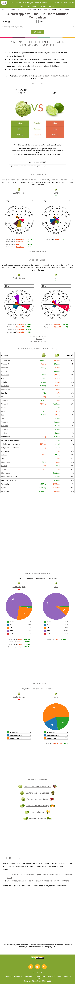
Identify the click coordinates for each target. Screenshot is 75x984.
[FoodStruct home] (5, 4)
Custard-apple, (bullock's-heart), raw (53, 76)
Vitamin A (39, 339)
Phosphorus (5, 462)
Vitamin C (5, 364)
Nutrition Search (15, 3)
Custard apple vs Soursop (37, 793)
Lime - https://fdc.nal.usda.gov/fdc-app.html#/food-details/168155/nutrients (38, 881)
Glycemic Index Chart (59, 3)
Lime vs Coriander (37, 818)
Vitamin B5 (5, 404)
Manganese (5, 473)
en (33, 972)
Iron (2, 415)
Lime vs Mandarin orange (37, 806)
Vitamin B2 (5, 375)
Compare (44, 10)
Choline (4, 433)
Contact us (18, 976)
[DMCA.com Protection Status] (37, 959)
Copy (43, 162)
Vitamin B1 (5, 386)
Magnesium (5, 389)
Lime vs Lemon (37, 812)
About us (8, 976)
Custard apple (31, 10)
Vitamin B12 (39, 341)
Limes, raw (39, 78)
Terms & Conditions (54, 976)
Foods (12, 10)
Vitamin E (4, 422)
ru (37, 972)
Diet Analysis (28, 3)
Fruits (20, 10)
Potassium (5, 368)
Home (4, 10)
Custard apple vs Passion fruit (37, 786)
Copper (4, 371)
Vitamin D (39, 336)
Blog (34, 6)
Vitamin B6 (5, 360)
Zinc (2, 418)
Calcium (38, 251)
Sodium (4, 466)
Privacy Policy (40, 976)
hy (41, 972)
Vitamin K (4, 429)
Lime (67, 10)
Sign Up (51, 6)
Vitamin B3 (5, 400)
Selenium (4, 426)
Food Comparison (42, 3)
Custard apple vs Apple (37, 799)
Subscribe (42, 6)
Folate (3, 408)
